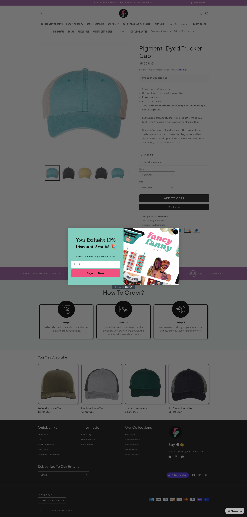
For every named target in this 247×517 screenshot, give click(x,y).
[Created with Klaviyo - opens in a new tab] (123, 287)
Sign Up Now (95, 273)
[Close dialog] (175, 231)
